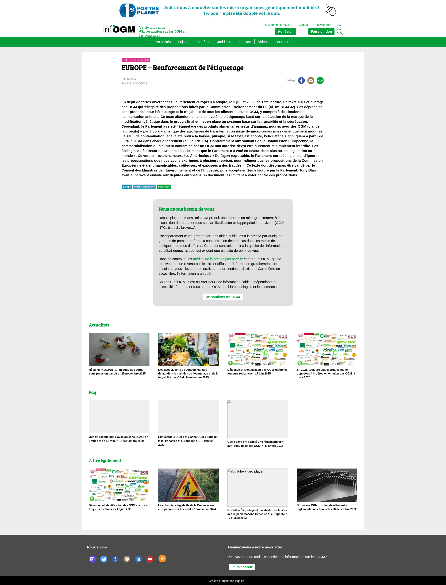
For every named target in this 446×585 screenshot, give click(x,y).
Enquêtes (202, 42)
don (321, 31)
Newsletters (323, 24)
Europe (127, 186)
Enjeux (183, 42)
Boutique (282, 42)
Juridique (224, 42)
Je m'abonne (242, 567)
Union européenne (144, 186)
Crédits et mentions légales (226, 581)
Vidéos (263, 42)
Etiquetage (164, 186)
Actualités (163, 42)
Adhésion (286, 31)
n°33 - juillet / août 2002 (136, 60)
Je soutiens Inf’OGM (223, 297)
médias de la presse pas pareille (218, 259)
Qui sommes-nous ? (278, 24)
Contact (304, 24)
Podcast (244, 42)
